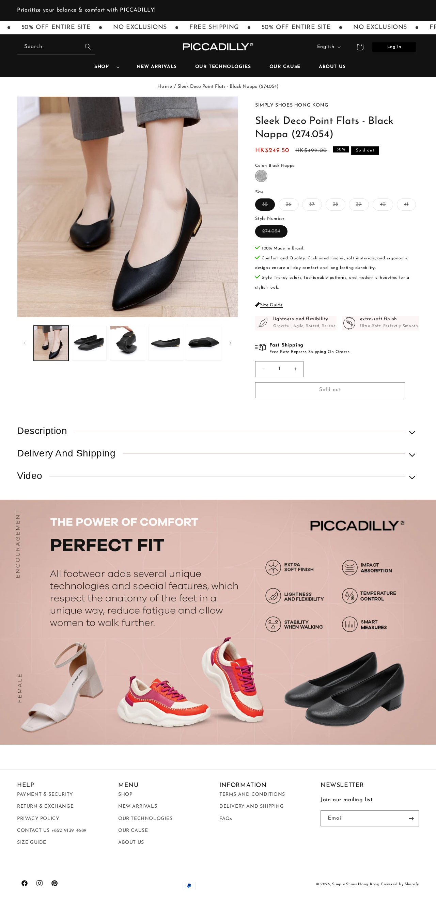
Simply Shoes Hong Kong (355, 884)
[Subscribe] (411, 818)
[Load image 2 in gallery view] (89, 343)
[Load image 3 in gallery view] (127, 343)
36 (292, 206)
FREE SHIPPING (202, 28)
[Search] (87, 46)
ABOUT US (131, 842)
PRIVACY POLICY (38, 818)
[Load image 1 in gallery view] (51, 343)
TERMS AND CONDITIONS (252, 794)
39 (362, 206)
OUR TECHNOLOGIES (145, 818)
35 (268, 206)
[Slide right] (230, 343)
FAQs (225, 818)
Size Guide (271, 305)
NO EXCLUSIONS (128, 28)
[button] (104, 67)
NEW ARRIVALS (137, 806)
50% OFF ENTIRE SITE (283, 28)
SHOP (101, 66)
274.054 (274, 233)
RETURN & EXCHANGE (45, 806)
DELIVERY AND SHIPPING (251, 806)
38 (339, 206)
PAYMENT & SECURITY (45, 794)
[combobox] (56, 46)
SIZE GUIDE (31, 842)
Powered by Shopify (400, 884)
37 (315, 206)
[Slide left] (24, 343)
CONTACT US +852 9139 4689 (52, 830)
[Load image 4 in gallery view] (166, 343)
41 (410, 206)
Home (164, 86)
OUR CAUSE (133, 830)
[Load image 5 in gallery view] (204, 343)
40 (386, 206)
